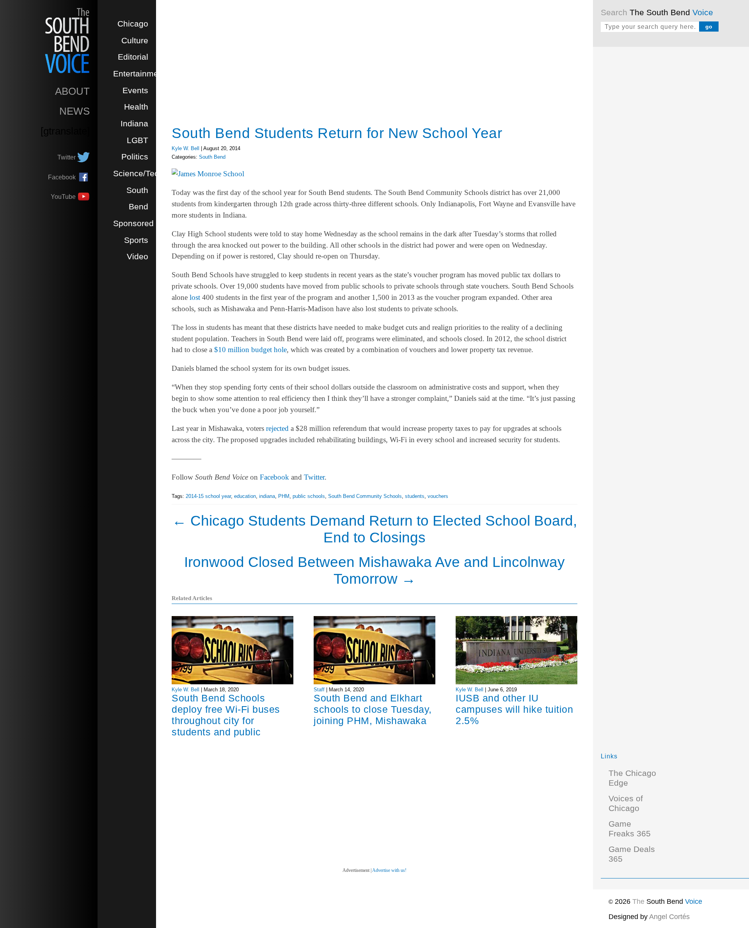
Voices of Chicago (626, 803)
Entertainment (139, 73)
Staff (319, 689)
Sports (136, 240)
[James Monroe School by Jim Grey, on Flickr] (208, 174)
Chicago (132, 23)
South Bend (212, 157)
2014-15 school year (208, 496)
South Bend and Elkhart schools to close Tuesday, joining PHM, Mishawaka (373, 709)
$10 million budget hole (250, 349)
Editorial (133, 57)
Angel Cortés (669, 917)
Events (135, 90)
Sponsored (133, 223)
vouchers (438, 496)
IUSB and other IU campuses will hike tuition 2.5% (514, 709)
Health (136, 107)
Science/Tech (138, 173)
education (245, 496)
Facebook (274, 477)
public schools (309, 496)
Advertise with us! (389, 870)
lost (195, 297)
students (414, 496)
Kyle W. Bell (185, 148)
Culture (134, 40)
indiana (267, 496)
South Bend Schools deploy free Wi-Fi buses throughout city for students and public (226, 714)
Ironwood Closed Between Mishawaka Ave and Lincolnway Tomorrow (374, 570)
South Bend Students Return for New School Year (337, 133)
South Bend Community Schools (365, 496)
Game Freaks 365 (630, 828)
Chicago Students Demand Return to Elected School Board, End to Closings (374, 528)
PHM (283, 496)
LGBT (137, 140)
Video (137, 256)
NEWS (74, 111)
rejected (277, 428)
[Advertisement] (659, 172)
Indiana (134, 123)
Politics (134, 156)
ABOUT (72, 91)
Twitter (314, 477)
